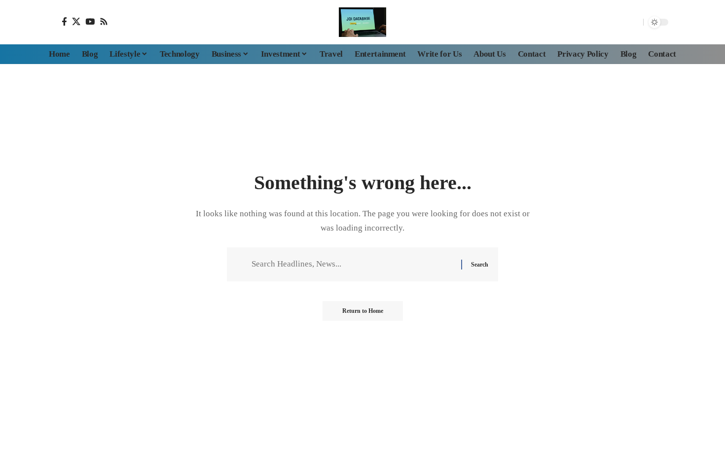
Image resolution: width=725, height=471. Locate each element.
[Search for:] (352, 264)
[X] (76, 21)
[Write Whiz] (362, 22)
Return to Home (362, 310)
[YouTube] (90, 21)
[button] (633, 22)
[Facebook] (64, 21)
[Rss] (103, 21)
